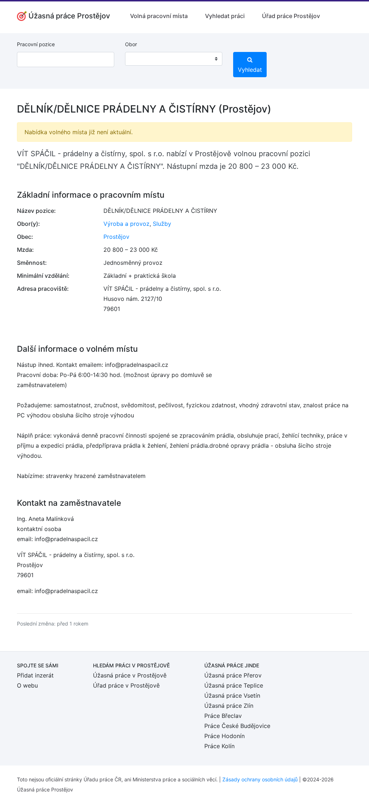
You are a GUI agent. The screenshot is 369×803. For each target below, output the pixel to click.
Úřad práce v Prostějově (126, 685)
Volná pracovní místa (159, 15)
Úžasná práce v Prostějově (129, 675)
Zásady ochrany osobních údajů (260, 779)
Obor (131, 44)
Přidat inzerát (35, 675)
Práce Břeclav (223, 715)
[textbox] (139, 59)
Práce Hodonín (224, 736)
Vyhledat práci (225, 15)
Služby (162, 223)
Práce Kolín (219, 746)
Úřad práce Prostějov (291, 15)
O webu (27, 685)
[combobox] (173, 59)
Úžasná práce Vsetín (232, 695)
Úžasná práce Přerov (233, 675)
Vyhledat (250, 69)
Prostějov (116, 236)
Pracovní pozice (36, 44)
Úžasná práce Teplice (233, 685)
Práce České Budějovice (237, 725)
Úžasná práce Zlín (228, 705)
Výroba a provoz (126, 223)
